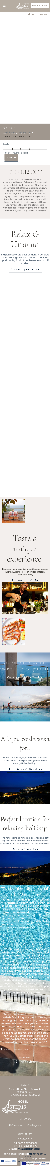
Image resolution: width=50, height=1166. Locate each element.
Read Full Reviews (25, 1057)
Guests (6, 144)
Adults (16, 153)
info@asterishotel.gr (29, 1148)
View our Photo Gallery (26, 677)
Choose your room (25, 269)
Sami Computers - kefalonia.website (25, 1161)
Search (11, 157)
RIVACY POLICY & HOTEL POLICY (32, 1155)
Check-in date (9, 132)
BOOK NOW (42, 5)
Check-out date (24, 132)
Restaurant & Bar (25, 580)
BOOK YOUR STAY (39, 14)
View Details (25, 295)
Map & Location (25, 849)
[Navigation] (4, 6)
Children (24, 153)
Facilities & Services (25, 769)
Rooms (8, 153)
